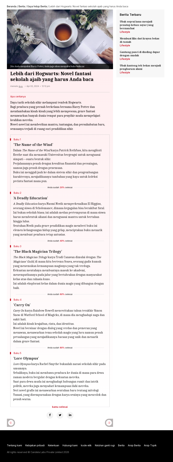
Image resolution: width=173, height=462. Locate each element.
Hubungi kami (70, 445)
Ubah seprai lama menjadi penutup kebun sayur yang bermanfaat (137, 25)
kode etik (86, 445)
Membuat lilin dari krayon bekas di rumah (139, 40)
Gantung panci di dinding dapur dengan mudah (140, 53)
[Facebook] (49, 415)
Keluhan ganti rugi (105, 445)
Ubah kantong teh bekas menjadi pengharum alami (140, 67)
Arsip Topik (150, 445)
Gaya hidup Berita (37, 6)
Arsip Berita (134, 445)
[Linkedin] (70, 415)
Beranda (11, 6)
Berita (22, 6)
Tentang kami (14, 445)
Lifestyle (125, 31)
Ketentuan (53, 445)
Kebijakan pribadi (35, 445)
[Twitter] (60, 415)
